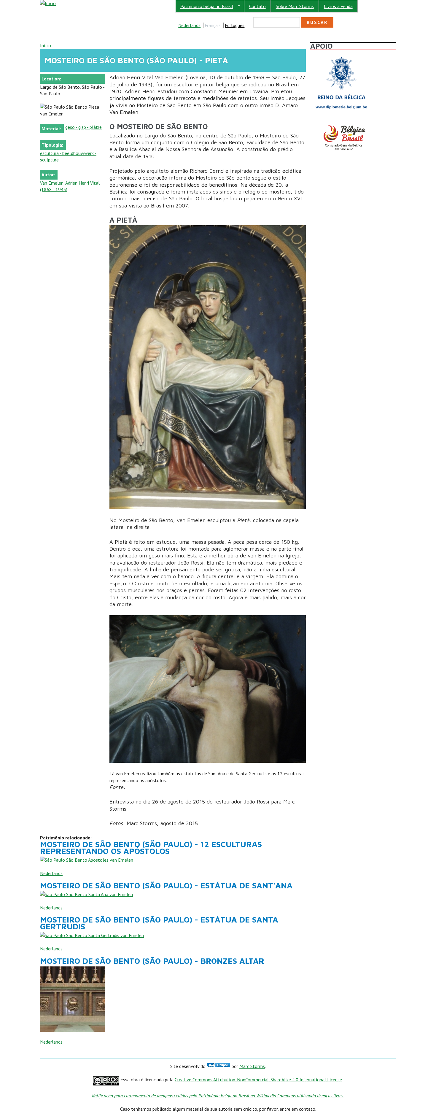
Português (234, 25)
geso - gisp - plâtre (83, 127)
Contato (257, 6)
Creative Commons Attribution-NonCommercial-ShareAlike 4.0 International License (258, 1079)
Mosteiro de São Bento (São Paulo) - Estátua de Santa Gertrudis (159, 923)
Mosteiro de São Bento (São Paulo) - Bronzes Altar (152, 961)
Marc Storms (252, 1066)
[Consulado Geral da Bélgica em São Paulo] (341, 125)
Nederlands (189, 25)
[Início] (48, 3)
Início (45, 45)
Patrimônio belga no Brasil (204, 6)
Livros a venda (338, 6)
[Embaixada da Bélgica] (341, 55)
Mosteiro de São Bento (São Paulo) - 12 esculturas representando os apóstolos (151, 847)
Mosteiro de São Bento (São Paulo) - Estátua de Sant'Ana (166, 885)
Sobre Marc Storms (295, 6)
